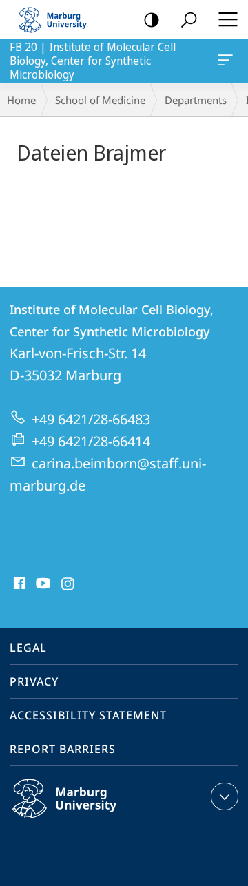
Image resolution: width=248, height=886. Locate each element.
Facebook (18, 584)
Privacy (34, 681)
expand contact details (224, 796)
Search (188, 19)
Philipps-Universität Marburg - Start (59, 19)
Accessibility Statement (88, 715)
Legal (28, 647)
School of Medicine (100, 100)
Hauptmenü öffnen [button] (227, 19)
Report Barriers (63, 748)
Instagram (68, 584)
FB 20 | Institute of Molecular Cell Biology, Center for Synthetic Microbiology (227, 61)
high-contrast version (151, 19)
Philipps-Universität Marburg (91, 820)
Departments (196, 100)
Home (21, 100)
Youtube (41, 584)
